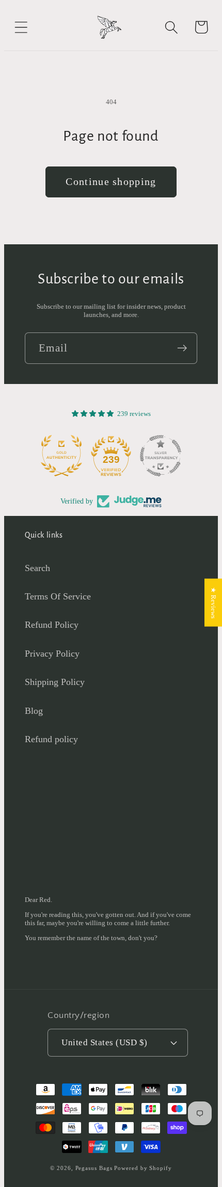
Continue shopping (111, 181)
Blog (34, 711)
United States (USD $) (104, 1042)
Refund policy (51, 739)
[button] (21, 27)
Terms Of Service (58, 596)
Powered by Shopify (142, 1168)
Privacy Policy (52, 653)
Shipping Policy (55, 682)
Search (37, 568)
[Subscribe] (182, 348)
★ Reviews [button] (213, 602)
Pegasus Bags (94, 1168)
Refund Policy (51, 625)
